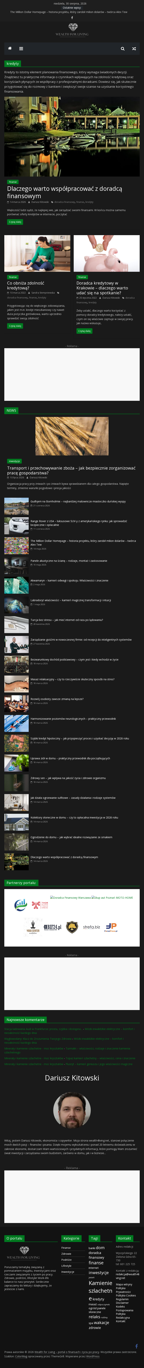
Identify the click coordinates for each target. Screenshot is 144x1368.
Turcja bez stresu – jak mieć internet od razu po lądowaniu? (67, 620)
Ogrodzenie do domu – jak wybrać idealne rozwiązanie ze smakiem (71, 837)
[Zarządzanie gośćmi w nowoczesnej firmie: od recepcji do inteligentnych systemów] (16, 638)
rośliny (104, 1317)
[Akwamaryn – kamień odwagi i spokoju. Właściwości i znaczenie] (16, 579)
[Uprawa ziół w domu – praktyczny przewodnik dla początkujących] (16, 756)
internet (94, 1268)
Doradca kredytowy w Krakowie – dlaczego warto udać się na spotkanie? (102, 288)
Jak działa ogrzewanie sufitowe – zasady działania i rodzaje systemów (73, 798)
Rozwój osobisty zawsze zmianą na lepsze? (57, 699)
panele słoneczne (97, 1310)
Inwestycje (67, 1272)
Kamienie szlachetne (100, 1290)
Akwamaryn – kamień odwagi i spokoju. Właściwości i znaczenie (69, 580)
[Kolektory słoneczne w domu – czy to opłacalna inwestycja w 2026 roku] (16, 816)
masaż (93, 1304)
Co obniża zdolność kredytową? (25, 285)
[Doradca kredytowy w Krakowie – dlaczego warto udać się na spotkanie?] (107, 237)
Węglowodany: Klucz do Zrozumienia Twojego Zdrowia (37, 1038)
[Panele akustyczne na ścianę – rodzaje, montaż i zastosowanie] (16, 559)
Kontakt (120, 1321)
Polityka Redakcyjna (123, 1315)
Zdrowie (66, 1254)
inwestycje (14, 461)
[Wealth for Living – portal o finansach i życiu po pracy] (10, 48)
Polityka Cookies (126, 1295)
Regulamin (122, 1299)
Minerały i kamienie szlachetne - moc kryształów (33, 1048)
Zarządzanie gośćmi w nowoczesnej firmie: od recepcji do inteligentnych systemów (81, 639)
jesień (91, 1277)
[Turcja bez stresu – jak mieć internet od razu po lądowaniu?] (16, 618)
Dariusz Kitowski (40, 202)
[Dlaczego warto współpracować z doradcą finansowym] (72, 99)
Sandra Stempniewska (43, 292)
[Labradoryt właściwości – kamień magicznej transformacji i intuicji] (16, 598)
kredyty (89, 202)
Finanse (66, 1247)
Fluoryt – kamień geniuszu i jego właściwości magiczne (99, 1064)
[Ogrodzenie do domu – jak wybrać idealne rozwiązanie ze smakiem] (16, 835)
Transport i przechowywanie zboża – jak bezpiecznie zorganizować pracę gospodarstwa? (71, 470)
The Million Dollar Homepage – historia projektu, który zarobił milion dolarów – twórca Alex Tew (68, 12)
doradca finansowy (64, 202)
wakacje (101, 1322)
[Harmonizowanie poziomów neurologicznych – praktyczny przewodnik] (16, 717)
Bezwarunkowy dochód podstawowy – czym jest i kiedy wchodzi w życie (74, 659)
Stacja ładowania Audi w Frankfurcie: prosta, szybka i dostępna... (43, 1029)
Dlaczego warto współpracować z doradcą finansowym (64, 192)
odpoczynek (104, 1304)
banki (92, 1248)
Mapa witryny (124, 1284)
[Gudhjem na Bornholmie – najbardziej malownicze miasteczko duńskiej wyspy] (16, 499)
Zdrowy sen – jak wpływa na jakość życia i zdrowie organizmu (68, 778)
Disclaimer (122, 1303)
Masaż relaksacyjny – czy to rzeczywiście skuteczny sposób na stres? (72, 679)
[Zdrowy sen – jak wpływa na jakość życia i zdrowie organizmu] (16, 776)
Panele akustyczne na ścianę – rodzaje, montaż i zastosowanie (69, 560)
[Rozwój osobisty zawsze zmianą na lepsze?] (16, 697)
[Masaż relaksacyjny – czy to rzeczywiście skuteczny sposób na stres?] (16, 677)
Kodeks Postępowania (124, 1308)
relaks (94, 1316)
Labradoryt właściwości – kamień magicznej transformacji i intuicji (71, 600)
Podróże (66, 1260)
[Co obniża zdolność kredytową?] (37, 237)
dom (100, 1247)
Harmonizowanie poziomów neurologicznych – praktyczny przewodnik (73, 718)
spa (91, 1323)
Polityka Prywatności (123, 1290)
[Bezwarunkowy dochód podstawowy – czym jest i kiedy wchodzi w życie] (16, 658)
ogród (93, 1308)
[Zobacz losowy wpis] (134, 48)
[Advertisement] (72, 374)
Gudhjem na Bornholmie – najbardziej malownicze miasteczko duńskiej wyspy (78, 501)
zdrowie (95, 1327)
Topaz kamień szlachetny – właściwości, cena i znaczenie (100, 1058)
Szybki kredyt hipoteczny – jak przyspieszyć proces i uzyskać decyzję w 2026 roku (80, 738)
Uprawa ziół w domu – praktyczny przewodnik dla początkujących (70, 758)
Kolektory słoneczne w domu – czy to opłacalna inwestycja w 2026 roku (74, 817)
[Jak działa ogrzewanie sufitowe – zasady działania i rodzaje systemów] (16, 796)
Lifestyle (66, 1266)
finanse (13, 181)
